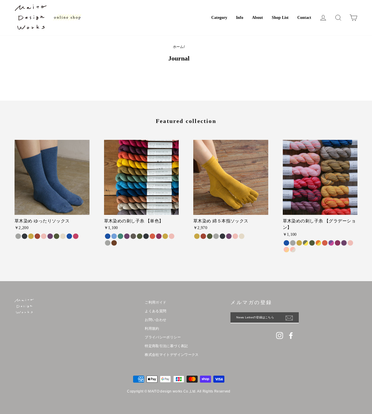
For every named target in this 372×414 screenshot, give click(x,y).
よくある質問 (155, 311)
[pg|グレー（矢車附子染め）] (107, 243)
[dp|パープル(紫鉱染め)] (50, 236)
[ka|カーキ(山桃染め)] (312, 243)
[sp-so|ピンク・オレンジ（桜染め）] (286, 249)
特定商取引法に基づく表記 (166, 346)
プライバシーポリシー (163, 337)
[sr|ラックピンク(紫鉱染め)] (75, 236)
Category (219, 17)
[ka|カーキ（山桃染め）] (139, 236)
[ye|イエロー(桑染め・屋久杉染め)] (31, 236)
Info (239, 17)
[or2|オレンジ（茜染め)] (325, 243)
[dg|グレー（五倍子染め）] (133, 236)
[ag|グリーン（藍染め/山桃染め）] (120, 236)
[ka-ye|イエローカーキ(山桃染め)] (305, 243)
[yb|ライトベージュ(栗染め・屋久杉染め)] (63, 236)
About (257, 17)
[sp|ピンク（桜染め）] (171, 236)
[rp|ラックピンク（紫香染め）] (159, 236)
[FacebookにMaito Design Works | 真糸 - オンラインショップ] (290, 335)
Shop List (280, 17)
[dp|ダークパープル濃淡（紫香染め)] (344, 243)
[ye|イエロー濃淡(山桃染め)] (299, 243)
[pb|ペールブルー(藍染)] (114, 236)
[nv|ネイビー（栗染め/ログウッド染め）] (146, 236)
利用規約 (152, 328)
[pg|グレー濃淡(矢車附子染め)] (293, 243)
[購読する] (292, 317)
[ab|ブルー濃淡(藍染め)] (286, 243)
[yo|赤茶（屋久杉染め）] (114, 243)
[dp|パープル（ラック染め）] (127, 236)
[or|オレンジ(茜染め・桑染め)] (37, 236)
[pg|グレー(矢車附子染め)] (18, 236)
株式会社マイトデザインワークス (171, 355)
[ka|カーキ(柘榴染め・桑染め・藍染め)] (56, 236)
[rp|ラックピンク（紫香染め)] (337, 243)
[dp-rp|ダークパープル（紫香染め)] (331, 243)
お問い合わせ (155, 320)
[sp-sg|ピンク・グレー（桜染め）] (293, 249)
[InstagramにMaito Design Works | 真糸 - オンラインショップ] (279, 335)
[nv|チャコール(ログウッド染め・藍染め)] (24, 236)
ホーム (178, 47)
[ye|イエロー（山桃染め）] (165, 236)
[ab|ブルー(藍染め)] (69, 236)
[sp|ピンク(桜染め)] (43, 236)
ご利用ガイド (155, 302)
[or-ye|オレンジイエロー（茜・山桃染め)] (318, 243)
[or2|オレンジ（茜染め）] (152, 236)
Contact (304, 17)
